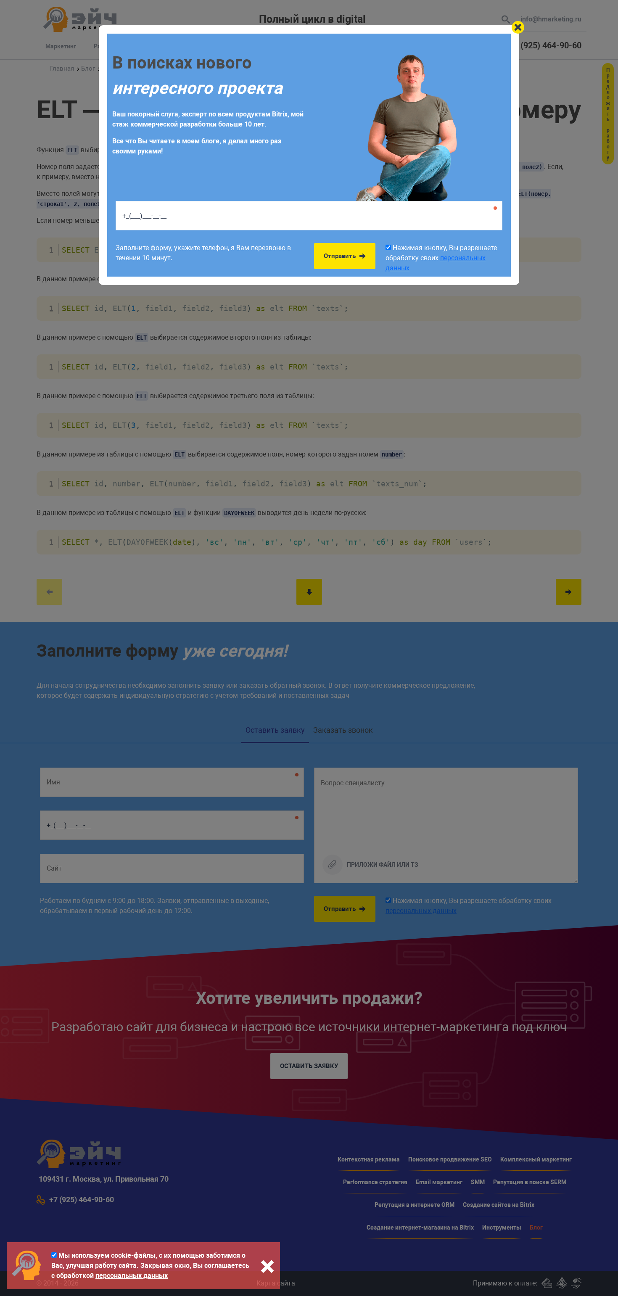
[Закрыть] (518, 27)
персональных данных (131, 1276)
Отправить (340, 256)
